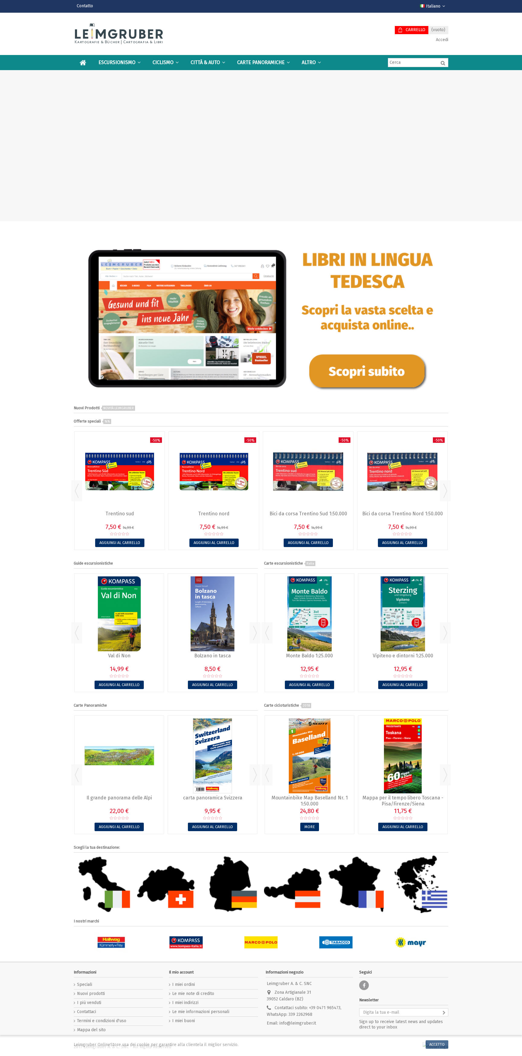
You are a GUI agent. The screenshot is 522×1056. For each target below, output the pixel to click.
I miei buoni (183, 1020)
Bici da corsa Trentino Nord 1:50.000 (402, 514)
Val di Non (119, 656)
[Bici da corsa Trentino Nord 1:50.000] (402, 471)
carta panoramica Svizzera (212, 798)
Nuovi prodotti (91, 993)
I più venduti (89, 1002)
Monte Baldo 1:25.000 (309, 656)
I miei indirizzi (185, 1002)
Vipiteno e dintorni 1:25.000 (403, 656)
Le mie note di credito (193, 993)
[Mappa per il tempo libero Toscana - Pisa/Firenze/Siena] (403, 755)
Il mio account (181, 972)
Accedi (441, 39)
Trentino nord (214, 514)
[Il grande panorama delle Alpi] (119, 755)
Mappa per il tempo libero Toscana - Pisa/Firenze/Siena (402, 801)
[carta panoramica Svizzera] (212, 755)
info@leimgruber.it (297, 1023)
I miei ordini (183, 984)
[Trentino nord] (214, 471)
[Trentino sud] (119, 471)
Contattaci (86, 1011)
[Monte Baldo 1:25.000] (309, 613)
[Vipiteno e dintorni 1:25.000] (403, 613)
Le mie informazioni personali (200, 1011)
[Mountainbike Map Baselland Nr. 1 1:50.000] (309, 755)
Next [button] (445, 490)
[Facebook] (364, 985)
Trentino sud (119, 514)
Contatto (85, 5)
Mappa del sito (91, 1029)
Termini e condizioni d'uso (101, 1020)
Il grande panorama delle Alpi (119, 798)
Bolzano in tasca (212, 656)
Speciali (84, 984)
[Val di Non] (119, 613)
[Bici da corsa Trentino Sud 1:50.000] (308, 471)
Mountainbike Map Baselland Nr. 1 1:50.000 (310, 801)
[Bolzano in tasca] (212, 613)
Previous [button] (76, 490)
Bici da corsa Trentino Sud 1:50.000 (308, 514)
